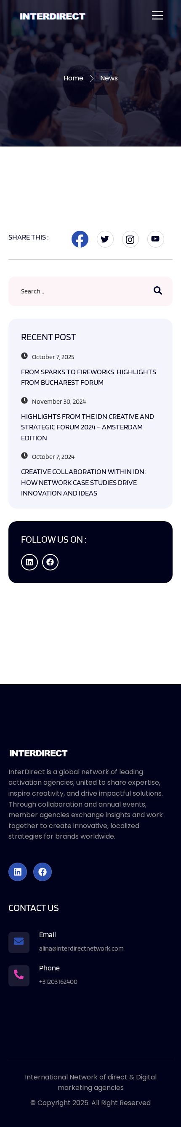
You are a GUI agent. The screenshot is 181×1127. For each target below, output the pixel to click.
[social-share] (80, 239)
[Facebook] (50, 562)
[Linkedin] (29, 562)
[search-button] (158, 291)
